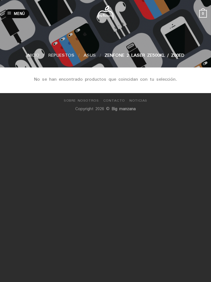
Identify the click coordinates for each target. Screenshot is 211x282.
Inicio (33, 55)
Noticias (138, 100)
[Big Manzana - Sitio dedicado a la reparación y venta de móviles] (105, 13)
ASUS (90, 55)
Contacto (114, 100)
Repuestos (61, 55)
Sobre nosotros (81, 100)
